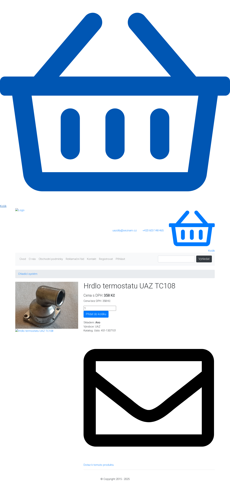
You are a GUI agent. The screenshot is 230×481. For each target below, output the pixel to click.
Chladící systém (27, 273)
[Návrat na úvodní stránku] (19, 210)
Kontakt (91, 259)
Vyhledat (204, 259)
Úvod (23, 259)
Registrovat (106, 259)
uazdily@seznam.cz (124, 230)
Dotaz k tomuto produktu (99, 464)
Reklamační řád (75, 259)
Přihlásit (120, 259)
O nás (32, 259)
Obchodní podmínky (51, 259)
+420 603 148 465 (153, 230)
